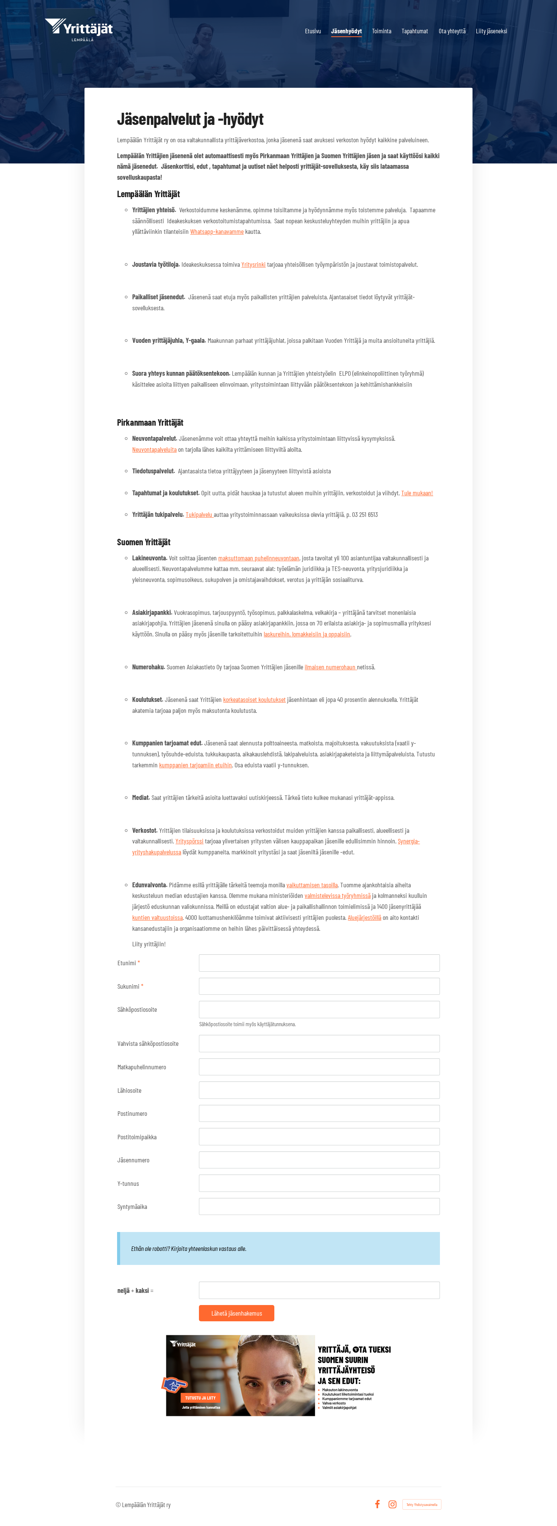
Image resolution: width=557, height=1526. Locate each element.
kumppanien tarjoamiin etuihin (195, 765)
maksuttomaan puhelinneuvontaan (258, 558)
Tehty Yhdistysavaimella (422, 1504)
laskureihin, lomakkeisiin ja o (297, 634)
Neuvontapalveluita (154, 449)
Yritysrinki (253, 264)
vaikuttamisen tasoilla (312, 884)
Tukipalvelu (200, 514)
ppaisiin (340, 634)
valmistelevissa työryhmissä (338, 895)
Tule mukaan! (417, 492)
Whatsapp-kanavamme (217, 231)
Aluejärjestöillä (364, 917)
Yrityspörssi (189, 841)
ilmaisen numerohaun (330, 667)
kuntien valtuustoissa (157, 917)
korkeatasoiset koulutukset (254, 699)
